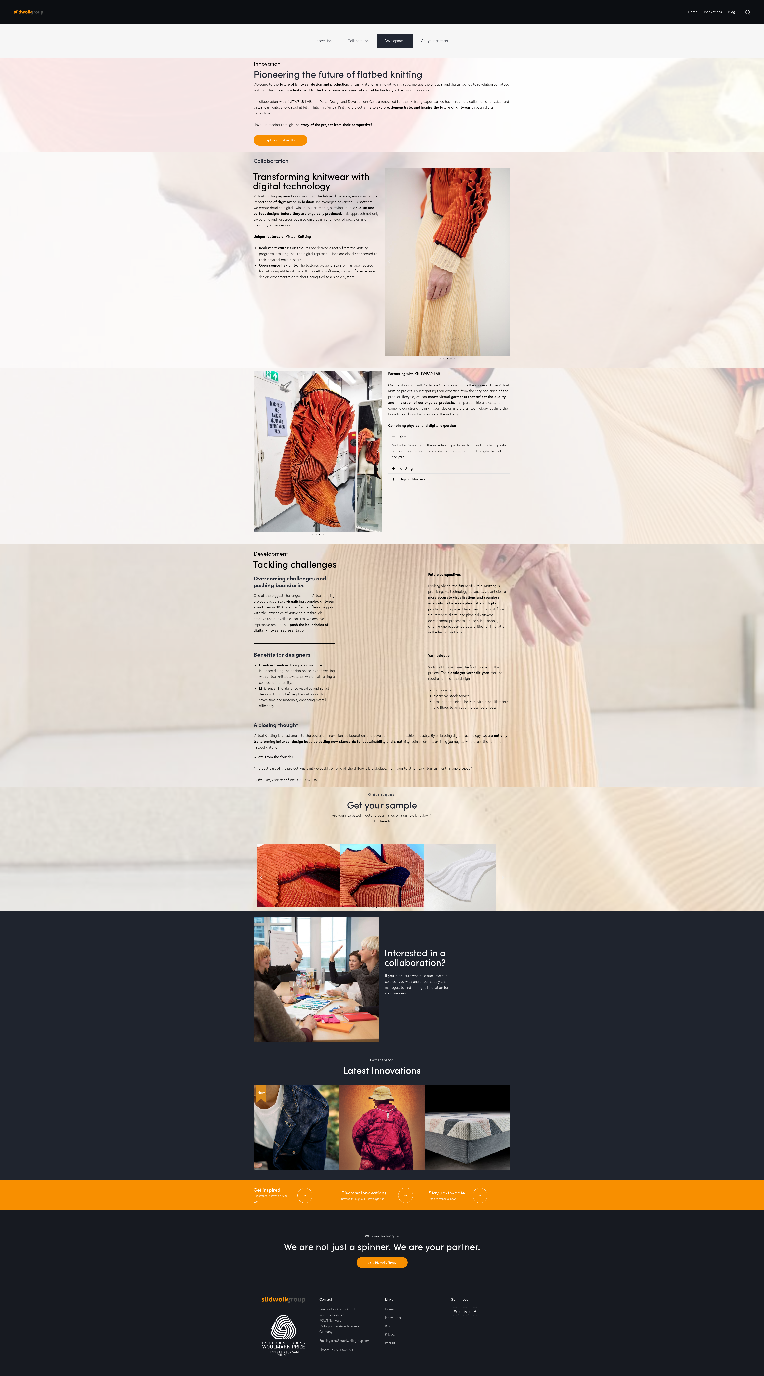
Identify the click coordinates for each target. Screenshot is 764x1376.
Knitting (406, 468)
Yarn (403, 436)
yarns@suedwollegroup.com (349, 1340)
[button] (389, 261)
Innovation (323, 40)
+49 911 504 (341, 1349)
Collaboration (358, 40)
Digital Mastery (412, 478)
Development (395, 40)
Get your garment (435, 40)
